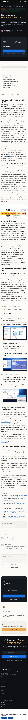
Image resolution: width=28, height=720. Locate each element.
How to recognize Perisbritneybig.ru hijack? (11, 66)
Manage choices (18, 717)
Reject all (10, 717)
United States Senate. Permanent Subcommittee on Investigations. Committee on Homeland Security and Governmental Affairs (15, 511)
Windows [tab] (4, 306)
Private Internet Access (19, 471)
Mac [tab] (10, 306)
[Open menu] (20, 1)
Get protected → (14, 596)
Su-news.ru (21, 123)
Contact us (3, 706)
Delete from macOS (6, 75)
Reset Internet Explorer (7, 77)
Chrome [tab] (15, 309)
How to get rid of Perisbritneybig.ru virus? (10, 71)
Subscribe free (14, 629)
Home (2, 6)
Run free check (14, 656)
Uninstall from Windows (7, 73)
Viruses (2, 684)
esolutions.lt (8, 676)
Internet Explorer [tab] (16, 306)
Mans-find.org (4, 123)
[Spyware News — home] (5, 1)
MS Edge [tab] (4, 309)
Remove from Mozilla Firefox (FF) (9, 83)
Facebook (3, 678)
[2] (10, 109)
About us (3, 695)
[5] (6, 193)
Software (3, 686)
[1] (7, 105)
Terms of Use (4, 697)
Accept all (4, 717)
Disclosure (3, 704)
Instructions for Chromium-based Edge (10, 81)
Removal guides (8, 6)
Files (2, 688)
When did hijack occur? (7, 69)
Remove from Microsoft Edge (8, 79)
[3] (11, 142)
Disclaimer (3, 702)
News (2, 690)
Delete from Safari (6, 87)
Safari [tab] (20, 309)
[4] (10, 187)
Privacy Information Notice (6, 700)
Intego (6, 156)
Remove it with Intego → (14, 50)
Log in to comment (14, 567)
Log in (25, 1)
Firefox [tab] (9, 309)
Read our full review (14, 599)
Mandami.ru (12, 123)
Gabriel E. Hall (7, 30)
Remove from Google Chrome (8, 85)
